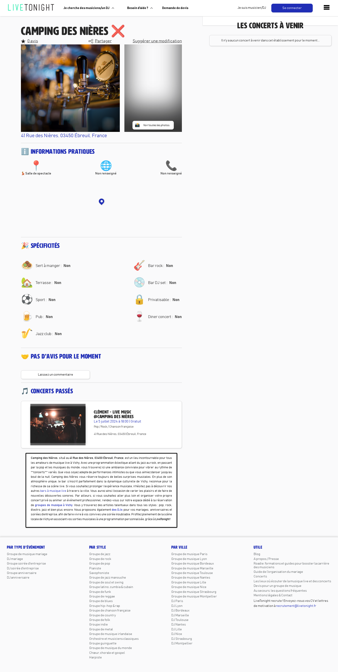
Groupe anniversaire (22, 573)
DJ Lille (176, 629)
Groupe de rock (100, 559)
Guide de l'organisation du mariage (278, 572)
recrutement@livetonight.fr (296, 606)
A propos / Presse (266, 559)
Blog (257, 554)
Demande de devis (175, 8)
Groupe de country (102, 615)
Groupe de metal (101, 629)
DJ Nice (176, 634)
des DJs (117, 509)
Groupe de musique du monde (110, 648)
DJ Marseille (180, 615)
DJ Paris (177, 601)
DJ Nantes (178, 624)
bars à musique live (53, 491)
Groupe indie (98, 624)
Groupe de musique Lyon (189, 559)
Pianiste (95, 568)
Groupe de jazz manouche (107, 577)
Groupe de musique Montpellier (194, 596)
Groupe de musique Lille (188, 582)
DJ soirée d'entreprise (23, 568)
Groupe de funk (100, 592)
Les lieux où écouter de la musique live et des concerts (292, 581)
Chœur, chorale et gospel (107, 653)
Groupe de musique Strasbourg (193, 592)
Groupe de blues (101, 601)
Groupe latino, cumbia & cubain (111, 587)
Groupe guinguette (103, 643)
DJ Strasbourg (181, 638)
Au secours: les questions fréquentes (280, 590)
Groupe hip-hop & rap (104, 606)
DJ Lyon (177, 606)
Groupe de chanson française (110, 610)
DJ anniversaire (18, 577)
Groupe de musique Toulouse (192, 573)
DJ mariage (15, 559)
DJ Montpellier (181, 643)
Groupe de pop (99, 563)
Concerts (260, 576)
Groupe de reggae (102, 596)
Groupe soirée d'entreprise (26, 563)
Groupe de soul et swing (106, 582)
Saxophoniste (99, 573)
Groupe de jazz (99, 554)
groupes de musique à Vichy (53, 505)
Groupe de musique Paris (189, 554)
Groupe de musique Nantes (190, 577)
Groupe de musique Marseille (192, 568)
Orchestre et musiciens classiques (114, 638)
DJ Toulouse (180, 620)
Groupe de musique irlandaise (110, 634)
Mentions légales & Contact (273, 595)
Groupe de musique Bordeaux (192, 563)
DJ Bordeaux (180, 610)
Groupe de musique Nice (188, 587)
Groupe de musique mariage (27, 554)
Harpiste (95, 657)
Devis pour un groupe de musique (277, 586)
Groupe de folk (99, 620)
